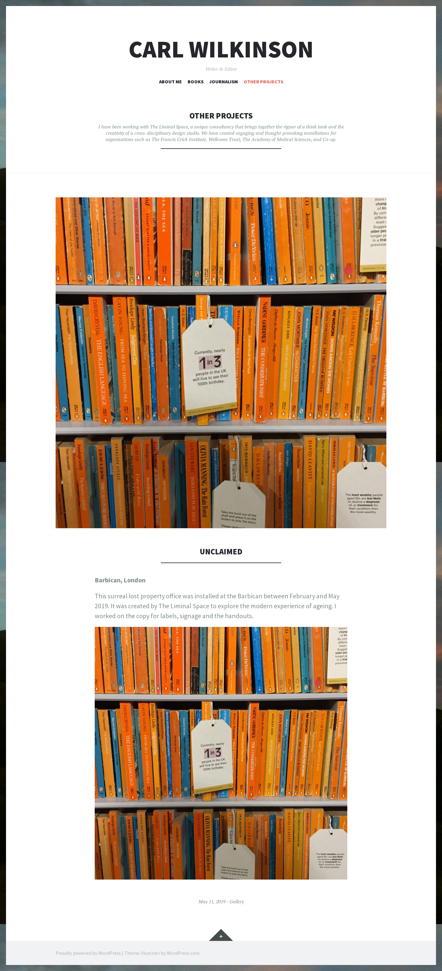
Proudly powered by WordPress (88, 953)
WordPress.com (183, 953)
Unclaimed (221, 551)
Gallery (236, 901)
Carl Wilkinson (221, 49)
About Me (170, 82)
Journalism (223, 82)
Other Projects (263, 82)
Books (196, 82)
